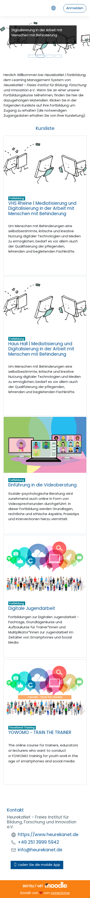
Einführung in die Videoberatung (42, 485)
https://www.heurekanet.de (48, 834)
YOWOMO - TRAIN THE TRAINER (39, 732)
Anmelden (74, 8)
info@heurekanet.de (40, 850)
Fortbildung (16, 198)
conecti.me (60, 893)
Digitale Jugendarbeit (31, 608)
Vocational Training (22, 727)
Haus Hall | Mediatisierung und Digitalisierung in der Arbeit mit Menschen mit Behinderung (41, 349)
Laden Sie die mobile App (38, 864)
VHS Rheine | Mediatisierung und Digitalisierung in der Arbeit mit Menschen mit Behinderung (42, 208)
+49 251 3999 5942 (38, 842)
